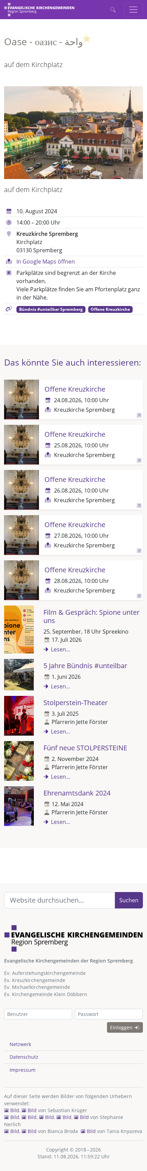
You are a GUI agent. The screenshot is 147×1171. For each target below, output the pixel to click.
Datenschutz (24, 1057)
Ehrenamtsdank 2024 (76, 793)
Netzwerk (20, 1044)
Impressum (23, 1070)
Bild (14, 1110)
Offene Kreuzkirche (110, 309)
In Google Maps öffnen (45, 261)
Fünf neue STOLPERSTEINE (85, 747)
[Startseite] (39, 9)
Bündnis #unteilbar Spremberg (51, 309)
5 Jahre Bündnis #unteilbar (85, 665)
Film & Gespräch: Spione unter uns (91, 616)
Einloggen (122, 1027)
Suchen (128, 900)
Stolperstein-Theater (75, 702)
